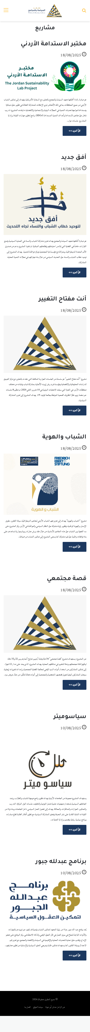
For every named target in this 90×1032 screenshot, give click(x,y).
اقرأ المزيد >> (74, 130)
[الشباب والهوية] (45, 484)
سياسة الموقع (38, 1007)
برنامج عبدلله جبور (61, 862)
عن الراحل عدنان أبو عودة (55, 1007)
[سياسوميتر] (45, 762)
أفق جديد (73, 158)
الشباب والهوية (64, 437)
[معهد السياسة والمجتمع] (45, 10)
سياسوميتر (70, 717)
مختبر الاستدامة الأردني (53, 44)
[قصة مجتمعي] (45, 624)
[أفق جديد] (45, 204)
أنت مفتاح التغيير (62, 299)
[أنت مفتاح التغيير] (45, 344)
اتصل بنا (27, 1007)
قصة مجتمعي (66, 579)
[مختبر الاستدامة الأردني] (45, 76)
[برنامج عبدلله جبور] (45, 901)
